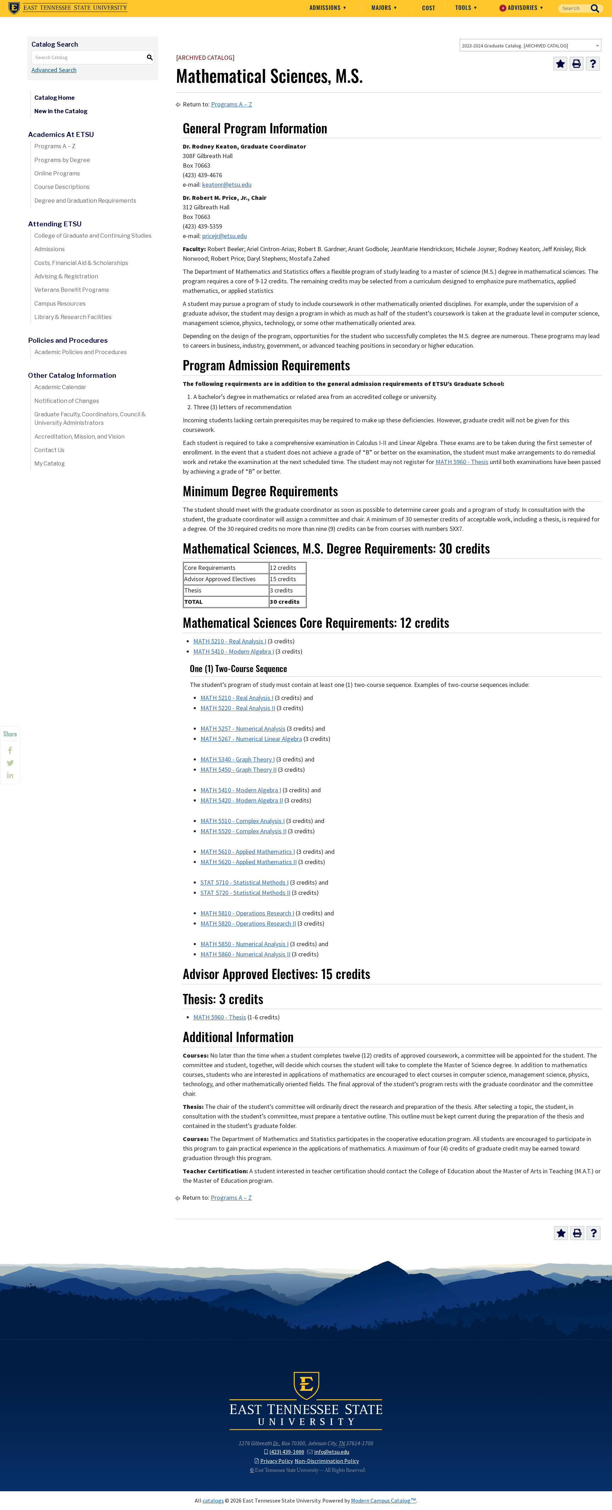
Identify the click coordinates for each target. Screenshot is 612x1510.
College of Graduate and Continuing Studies (93, 235)
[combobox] (530, 45)
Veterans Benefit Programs (71, 290)
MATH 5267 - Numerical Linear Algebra (251, 739)
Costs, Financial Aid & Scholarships (81, 263)
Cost (428, 8)
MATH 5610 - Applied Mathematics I (247, 851)
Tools (464, 7)
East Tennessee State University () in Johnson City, (306, 1400)
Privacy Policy (276, 1461)
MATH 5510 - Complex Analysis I (242, 821)
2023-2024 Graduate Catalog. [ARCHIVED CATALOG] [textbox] (515, 45)
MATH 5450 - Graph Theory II (238, 769)
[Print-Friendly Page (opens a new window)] (577, 64)
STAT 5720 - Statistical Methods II (245, 893)
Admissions (326, 7)
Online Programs (57, 173)
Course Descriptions (62, 187)
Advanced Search (54, 70)
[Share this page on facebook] (10, 750)
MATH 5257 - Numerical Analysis (242, 728)
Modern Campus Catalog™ (383, 1500)
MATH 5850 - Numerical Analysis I (244, 944)
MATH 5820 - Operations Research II (248, 923)
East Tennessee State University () (68, 8)
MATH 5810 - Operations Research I (247, 913)
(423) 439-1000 (286, 1452)
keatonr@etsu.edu (226, 184)
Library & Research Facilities (73, 317)
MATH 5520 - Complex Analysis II (243, 831)
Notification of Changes (66, 401)
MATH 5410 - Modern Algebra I (233, 651)
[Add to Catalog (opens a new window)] (560, 64)
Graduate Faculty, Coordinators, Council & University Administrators (90, 418)
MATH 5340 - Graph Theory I (237, 759)
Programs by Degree (62, 160)
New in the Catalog (60, 111)
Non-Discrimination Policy (327, 1461)
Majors (382, 7)
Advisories (521, 7)
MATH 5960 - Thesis (462, 462)
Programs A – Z (54, 146)
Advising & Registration (66, 276)
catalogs (213, 1500)
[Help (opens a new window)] (593, 64)
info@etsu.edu (331, 1452)
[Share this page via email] (10, 775)
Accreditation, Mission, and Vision (79, 436)
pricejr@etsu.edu (224, 236)
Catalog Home (54, 97)
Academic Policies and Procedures (80, 352)
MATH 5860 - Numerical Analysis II (245, 954)
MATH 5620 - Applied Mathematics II (248, 862)
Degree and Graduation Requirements (85, 200)
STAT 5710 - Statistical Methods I (244, 882)
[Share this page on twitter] (10, 762)
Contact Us (49, 450)
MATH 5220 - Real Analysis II (237, 708)
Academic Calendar (60, 387)
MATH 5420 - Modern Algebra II (241, 800)
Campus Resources (60, 303)
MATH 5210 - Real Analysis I (229, 641)
